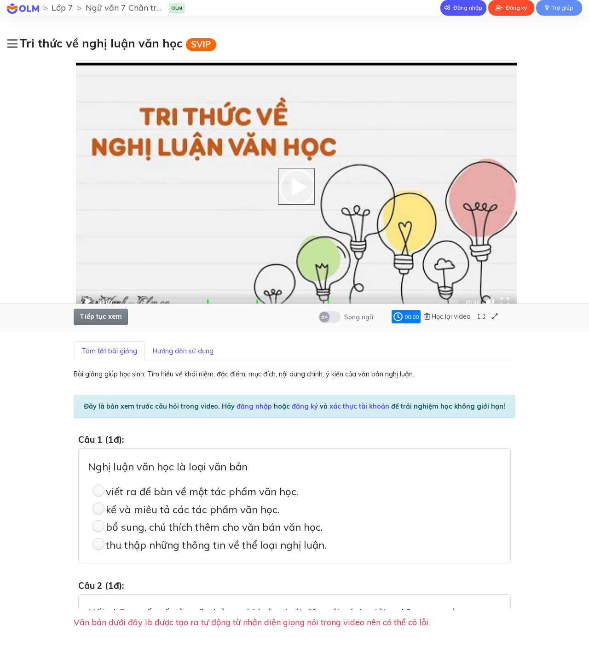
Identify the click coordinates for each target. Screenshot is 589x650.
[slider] (289, 301)
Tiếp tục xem (101, 316)
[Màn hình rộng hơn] (481, 316)
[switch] (329, 317)
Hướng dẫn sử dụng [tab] (183, 351)
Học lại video (450, 316)
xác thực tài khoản (359, 406)
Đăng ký (515, 7)
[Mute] (490, 301)
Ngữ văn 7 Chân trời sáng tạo (142, 7)
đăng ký (305, 406)
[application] (296, 187)
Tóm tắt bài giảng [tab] (109, 351)
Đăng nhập (467, 7)
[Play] (296, 186)
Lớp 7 (62, 7)
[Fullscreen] (504, 301)
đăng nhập (254, 406)
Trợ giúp (562, 7)
